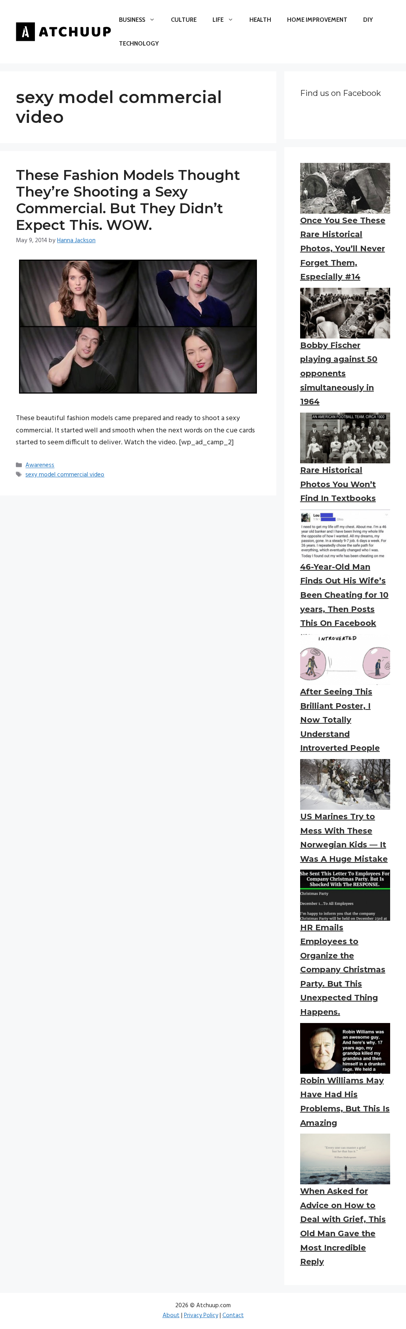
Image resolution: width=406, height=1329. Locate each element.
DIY (368, 19)
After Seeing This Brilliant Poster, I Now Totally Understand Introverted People (340, 720)
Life (218, 19)
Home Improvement (317, 19)
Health (260, 19)
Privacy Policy (201, 1315)
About (171, 1315)
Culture (184, 19)
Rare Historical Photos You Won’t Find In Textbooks (338, 484)
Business (132, 19)
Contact (233, 1315)
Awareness (39, 465)
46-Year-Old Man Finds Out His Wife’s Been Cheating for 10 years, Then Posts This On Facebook (344, 595)
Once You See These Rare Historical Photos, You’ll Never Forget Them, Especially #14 (342, 248)
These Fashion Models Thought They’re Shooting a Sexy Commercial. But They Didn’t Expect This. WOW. (128, 199)
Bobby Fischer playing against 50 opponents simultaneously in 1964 (338, 373)
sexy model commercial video (64, 475)
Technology (139, 43)
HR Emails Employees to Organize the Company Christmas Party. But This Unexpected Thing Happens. (342, 970)
